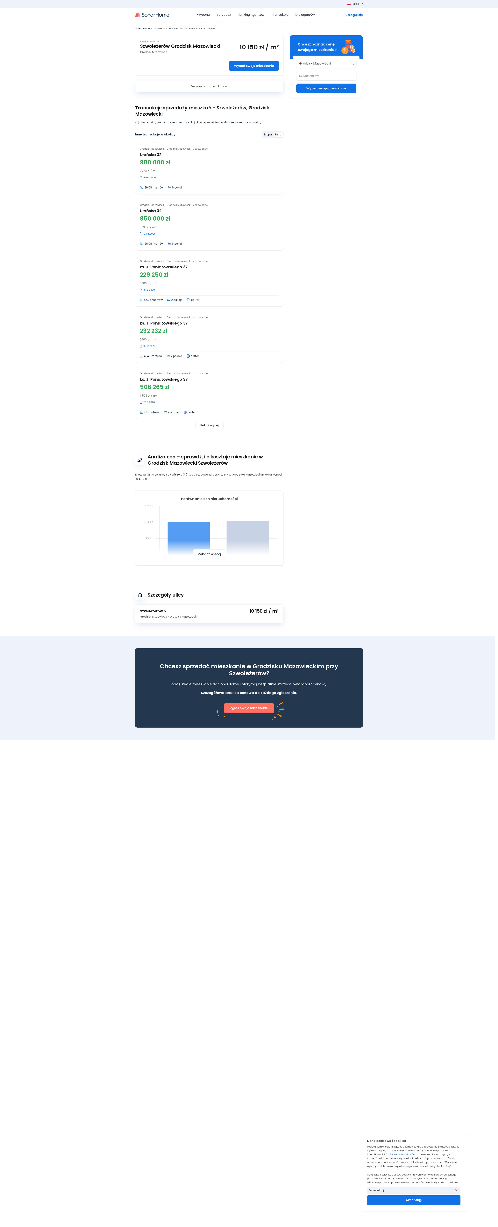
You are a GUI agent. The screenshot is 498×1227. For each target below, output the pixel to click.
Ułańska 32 (150, 154)
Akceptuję (414, 1200)
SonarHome (142, 28)
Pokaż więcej (209, 425)
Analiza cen (221, 86)
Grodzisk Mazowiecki (186, 28)
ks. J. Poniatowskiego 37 (164, 267)
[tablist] (273, 134)
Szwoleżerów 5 (153, 611)
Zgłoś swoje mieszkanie (249, 708)
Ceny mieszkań (162, 28)
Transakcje (197, 86)
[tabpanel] (209, 286)
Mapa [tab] (268, 134)
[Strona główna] (152, 15)
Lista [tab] (278, 134)
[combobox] (323, 63)
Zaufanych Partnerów (402, 1154)
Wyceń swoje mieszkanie (254, 66)
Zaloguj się (354, 15)
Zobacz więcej (209, 554)
